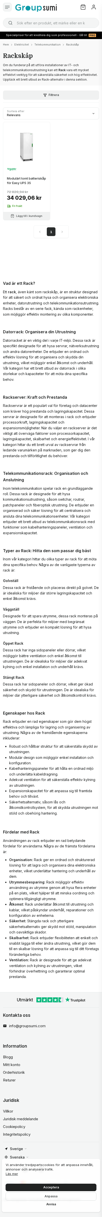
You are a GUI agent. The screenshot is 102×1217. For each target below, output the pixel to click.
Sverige (16, 1149)
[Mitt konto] (93, 7)
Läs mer (12, 1174)
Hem (6, 44)
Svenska (17, 1157)
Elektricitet (21, 44)
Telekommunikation (47, 44)
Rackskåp (72, 44)
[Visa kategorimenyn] (7, 7)
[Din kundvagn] (83, 7)
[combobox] (51, 23)
